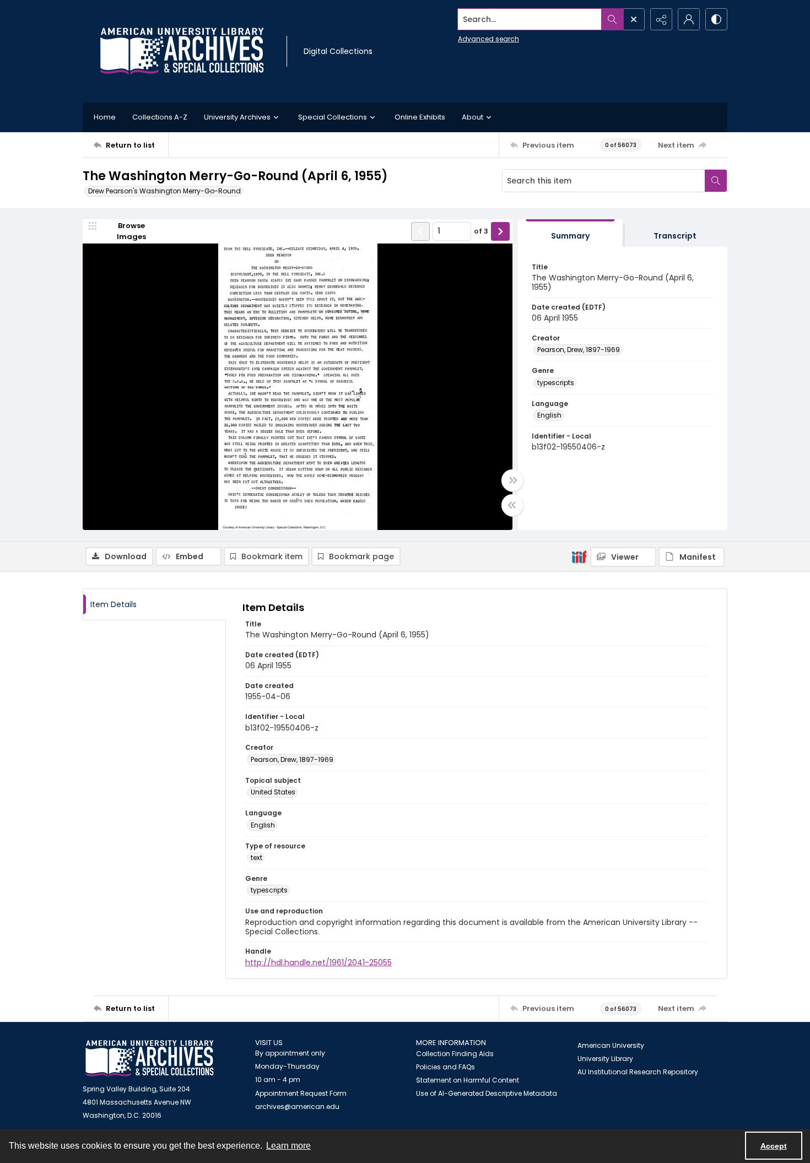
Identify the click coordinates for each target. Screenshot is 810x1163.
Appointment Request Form (301, 1093)
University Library (605, 1058)
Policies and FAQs (445, 1067)
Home (105, 117)
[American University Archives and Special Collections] (150, 1058)
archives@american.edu (297, 1106)
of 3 (481, 231)
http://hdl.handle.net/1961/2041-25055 (318, 962)
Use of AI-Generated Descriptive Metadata (486, 1093)
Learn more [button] (288, 1145)
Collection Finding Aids (455, 1053)
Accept (773, 1146)
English (549, 415)
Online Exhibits (420, 117)
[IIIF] (579, 556)
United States (273, 792)
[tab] (570, 233)
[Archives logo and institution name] (182, 51)
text (256, 857)
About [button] (472, 117)
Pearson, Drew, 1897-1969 (578, 349)
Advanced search (488, 39)
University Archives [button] (237, 117)
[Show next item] (500, 231)
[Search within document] (716, 181)
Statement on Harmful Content (467, 1080)
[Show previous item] (420, 231)
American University (610, 1045)
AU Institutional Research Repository (637, 1072)
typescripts (555, 382)
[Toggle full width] (512, 480)
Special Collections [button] (332, 117)
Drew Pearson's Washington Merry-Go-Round (164, 191)
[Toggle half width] (512, 505)
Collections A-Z (159, 117)
